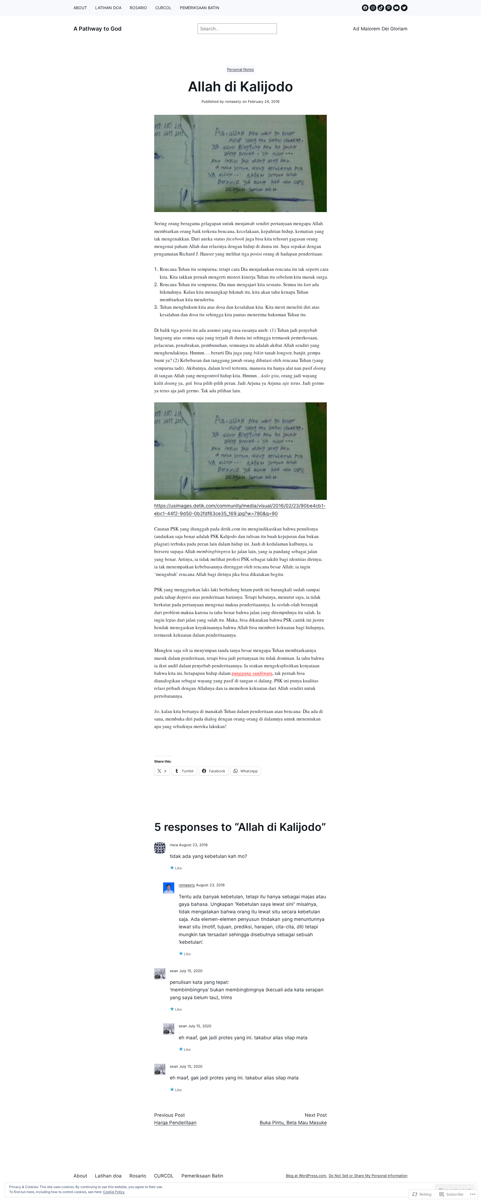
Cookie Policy (114, 1192)
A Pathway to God (97, 28)
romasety (187, 885)
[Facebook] (365, 7)
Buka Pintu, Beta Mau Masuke (293, 1122)
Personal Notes (240, 69)
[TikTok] (380, 7)
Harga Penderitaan (175, 1122)
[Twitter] (404, 7)
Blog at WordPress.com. (306, 1176)
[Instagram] (373, 7)
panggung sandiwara (252, 673)
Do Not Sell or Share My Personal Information (368, 1176)
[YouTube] (396, 7)
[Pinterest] (388, 7)
